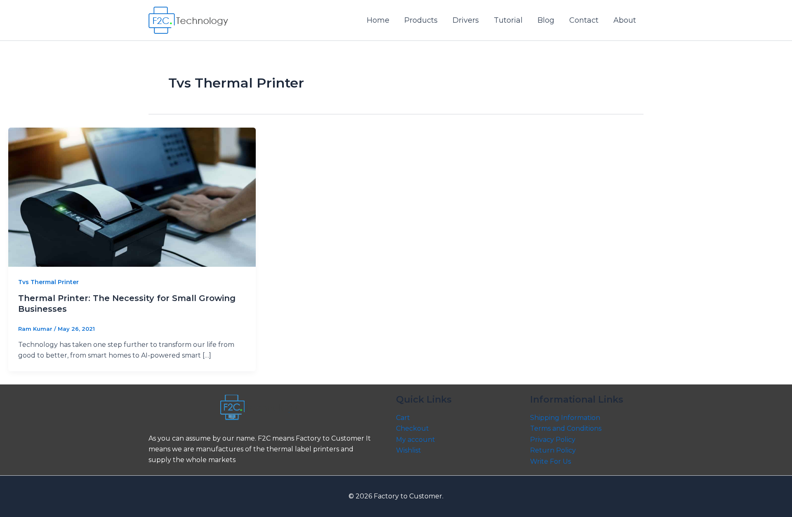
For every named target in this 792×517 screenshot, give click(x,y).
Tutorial (508, 20)
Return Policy (553, 450)
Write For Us (550, 461)
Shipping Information (565, 418)
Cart (403, 418)
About (624, 20)
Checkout (412, 428)
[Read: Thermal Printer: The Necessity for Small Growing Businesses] (132, 197)
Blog (545, 20)
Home (378, 20)
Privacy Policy (552, 439)
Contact (584, 20)
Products (421, 20)
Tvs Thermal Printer (48, 282)
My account (415, 439)
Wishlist (408, 450)
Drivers (466, 20)
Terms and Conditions (565, 428)
